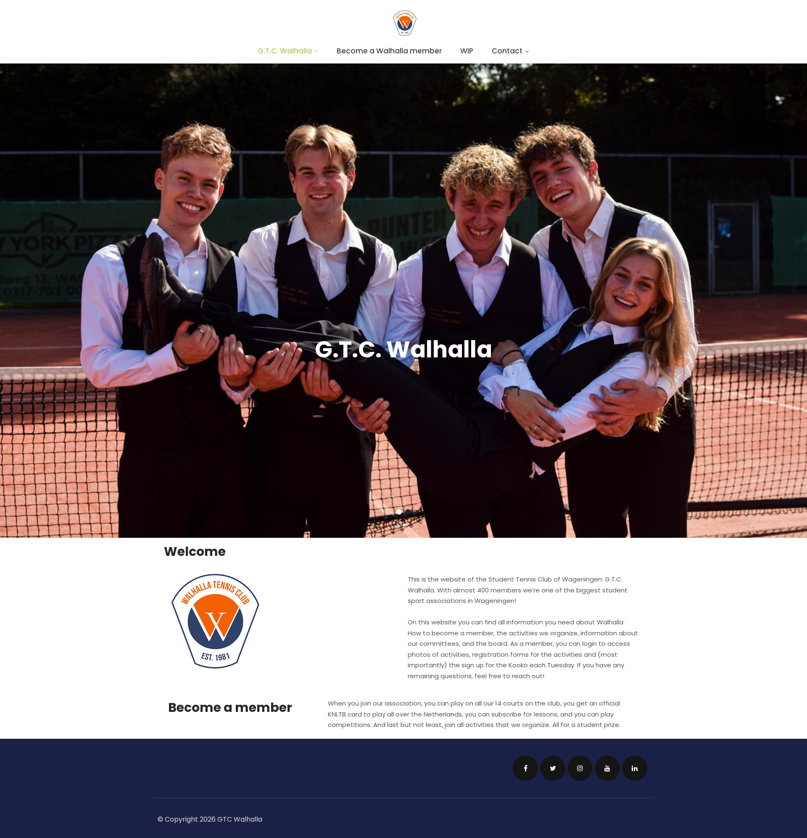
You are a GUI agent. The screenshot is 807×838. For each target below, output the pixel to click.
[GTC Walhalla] (404, 33)
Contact (507, 51)
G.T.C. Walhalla (285, 51)
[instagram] (580, 768)
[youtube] (607, 768)
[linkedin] (634, 768)
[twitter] (552, 768)
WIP (466, 51)
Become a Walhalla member (389, 51)
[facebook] (525, 768)
